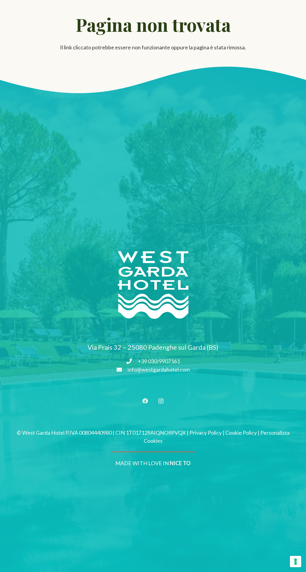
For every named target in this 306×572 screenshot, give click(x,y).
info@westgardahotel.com (159, 369)
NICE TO (180, 463)
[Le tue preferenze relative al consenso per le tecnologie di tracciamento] (295, 561)
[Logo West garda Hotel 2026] (153, 284)
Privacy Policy (205, 432)
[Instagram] (161, 401)
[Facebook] (145, 401)
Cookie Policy (241, 432)
